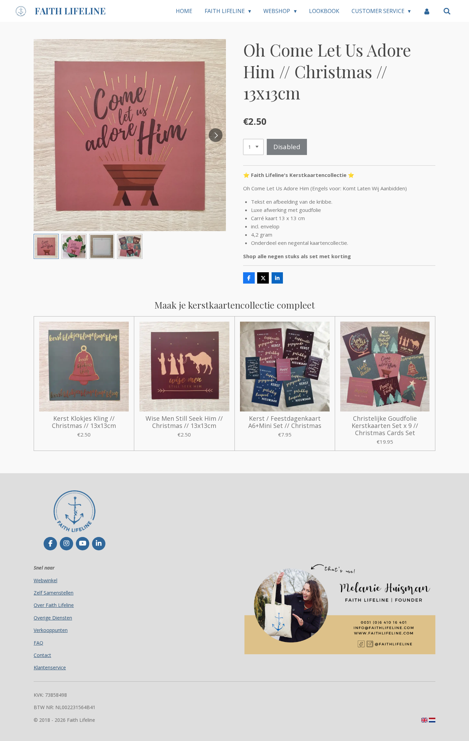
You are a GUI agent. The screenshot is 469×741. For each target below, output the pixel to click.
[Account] (427, 11)
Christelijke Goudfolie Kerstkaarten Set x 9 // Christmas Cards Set (385, 426)
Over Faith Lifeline (54, 605)
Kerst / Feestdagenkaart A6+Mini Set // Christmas (284, 422)
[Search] (447, 11)
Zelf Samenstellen (53, 592)
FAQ (38, 643)
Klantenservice (50, 667)
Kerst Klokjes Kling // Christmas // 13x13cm (84, 422)
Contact (42, 655)
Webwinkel (45, 580)
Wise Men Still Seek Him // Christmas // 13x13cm (184, 422)
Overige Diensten (53, 617)
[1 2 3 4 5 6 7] (253, 147)
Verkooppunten (51, 630)
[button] (46, 246)
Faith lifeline (70, 11)
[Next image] (215, 135)
